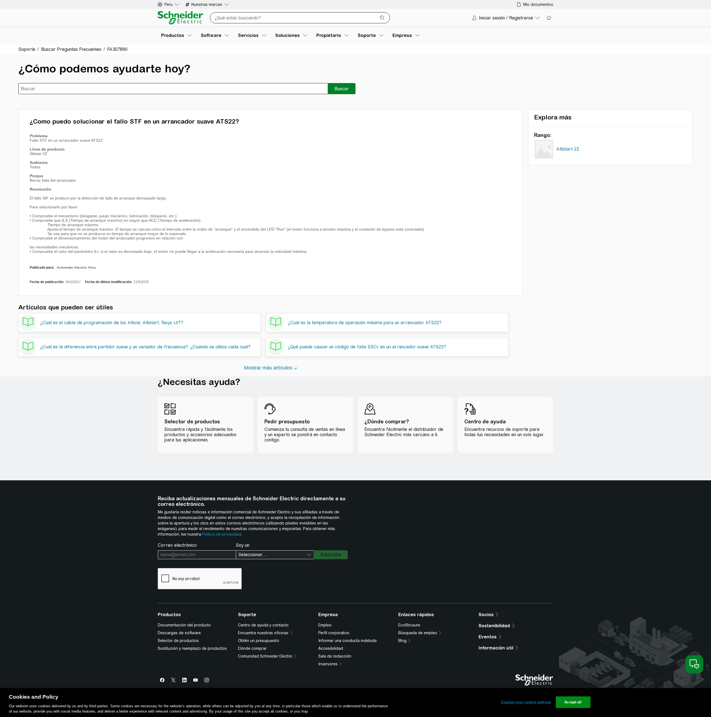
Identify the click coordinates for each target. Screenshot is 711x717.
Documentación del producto (184, 625)
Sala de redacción (334, 656)
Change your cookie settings (526, 702)
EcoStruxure (409, 625)
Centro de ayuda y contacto (263, 625)
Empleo (325, 625)
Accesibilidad (330, 648)
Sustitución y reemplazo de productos (192, 648)
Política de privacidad (221, 534)
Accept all (573, 702)
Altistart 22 (567, 149)
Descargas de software (179, 633)
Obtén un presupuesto (258, 640)
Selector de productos (178, 640)
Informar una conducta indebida (347, 640)
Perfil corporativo (333, 633)
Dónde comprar (252, 648)
